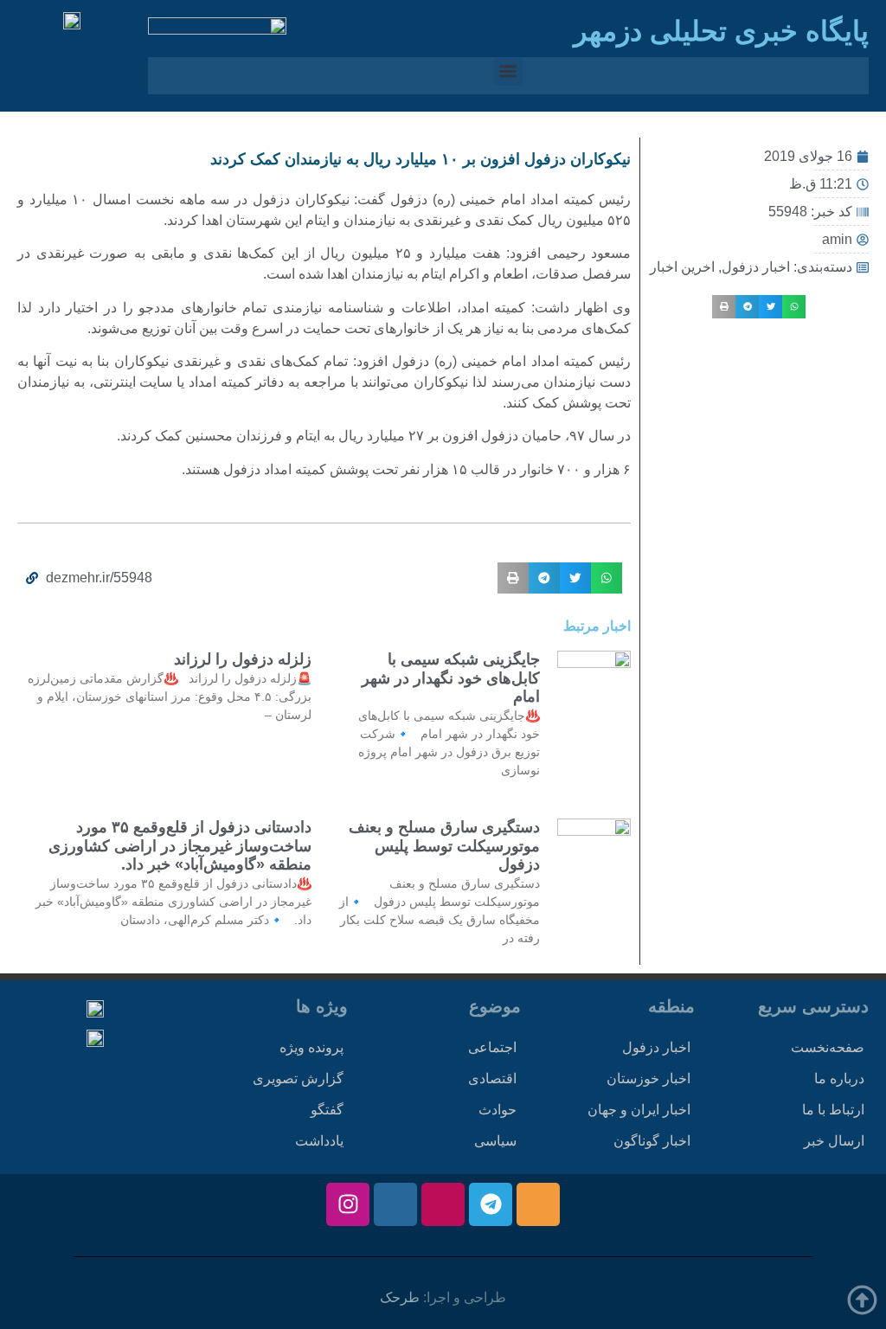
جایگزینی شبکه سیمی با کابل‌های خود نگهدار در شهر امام (451, 678)
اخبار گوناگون (651, 1140)
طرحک (400, 1297)
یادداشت (319, 1140)
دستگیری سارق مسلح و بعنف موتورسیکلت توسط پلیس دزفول (444, 846)
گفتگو (327, 1109)
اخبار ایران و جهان (638, 1109)
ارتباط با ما (833, 1109)
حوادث (497, 1109)
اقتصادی (492, 1078)
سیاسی (495, 1140)
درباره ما (839, 1078)
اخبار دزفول (756, 267)
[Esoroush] (395, 1204)
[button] (508, 71)
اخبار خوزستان (648, 1078)
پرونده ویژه (311, 1047)
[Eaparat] (443, 1204)
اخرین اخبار (682, 267)
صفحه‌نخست (827, 1047)
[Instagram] (347, 1204)
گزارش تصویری (298, 1078)
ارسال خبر (834, 1140)
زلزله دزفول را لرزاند (242, 659)
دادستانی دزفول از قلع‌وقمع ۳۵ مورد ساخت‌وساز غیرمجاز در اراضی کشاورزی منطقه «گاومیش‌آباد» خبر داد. (179, 846)
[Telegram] (490, 1204)
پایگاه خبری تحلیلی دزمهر (721, 31)
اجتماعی (492, 1047)
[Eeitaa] (538, 1204)
